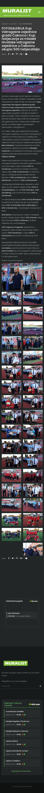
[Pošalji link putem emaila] (26, 54)
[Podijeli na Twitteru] (13, 54)
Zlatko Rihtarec (27, 24)
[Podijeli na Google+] (21, 54)
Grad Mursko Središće (15, 711)
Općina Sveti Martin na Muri (17, 751)
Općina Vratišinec (13, 761)
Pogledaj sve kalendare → (22, 771)
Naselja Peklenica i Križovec (17, 731)
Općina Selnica (12, 741)
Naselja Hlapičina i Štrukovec (17, 721)
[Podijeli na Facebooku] (8, 54)
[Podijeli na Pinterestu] (17, 54)
